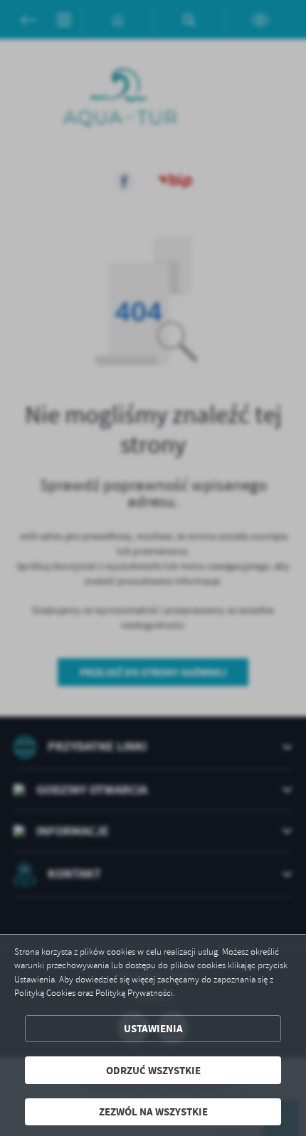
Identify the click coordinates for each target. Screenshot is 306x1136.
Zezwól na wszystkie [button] (153, 1111)
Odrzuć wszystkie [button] (153, 1070)
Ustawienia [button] (153, 1028)
